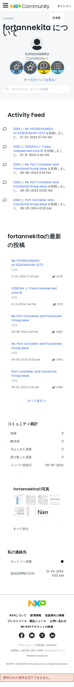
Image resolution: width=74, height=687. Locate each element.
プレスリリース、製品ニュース (26, 621)
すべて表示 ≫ (37, 400)
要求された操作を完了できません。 (27, 678)
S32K (16, 129)
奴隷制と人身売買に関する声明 (27, 650)
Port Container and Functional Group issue (33, 202)
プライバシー (24, 645)
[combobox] (37, 89)
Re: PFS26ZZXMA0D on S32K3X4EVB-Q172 (33, 131)
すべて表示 (20, 529)
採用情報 (35, 615)
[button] (19, 500)
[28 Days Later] (16, 67)
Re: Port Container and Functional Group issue (36, 166)
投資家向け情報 (55, 615)
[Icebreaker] (44, 67)
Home (9, 18)
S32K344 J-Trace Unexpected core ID (32, 148)
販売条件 (51, 645)
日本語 (56, 18)
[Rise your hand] (57, 67)
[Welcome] (30, 67)
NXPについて (17, 615)
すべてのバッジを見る (39, 80)
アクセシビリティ (54, 650)
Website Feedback (37, 656)
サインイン (64, 6)
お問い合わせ (58, 621)
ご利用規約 (39, 645)
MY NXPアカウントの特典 (37, 627)
